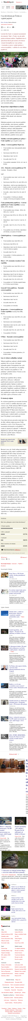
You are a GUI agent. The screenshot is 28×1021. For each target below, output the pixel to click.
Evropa (10, 635)
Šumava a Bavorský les (7, 969)
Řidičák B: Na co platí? (20, 971)
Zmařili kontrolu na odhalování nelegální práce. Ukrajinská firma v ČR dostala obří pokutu (18, 702)
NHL (2, 959)
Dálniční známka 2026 (20, 967)
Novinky (6, 22)
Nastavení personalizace (14, 1013)
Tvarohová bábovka (20, 955)
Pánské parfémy (18, 1002)
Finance (2, 444)
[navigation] (2, 2)
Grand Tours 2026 (19, 942)
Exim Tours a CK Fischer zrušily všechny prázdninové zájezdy (17, 575)
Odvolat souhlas (18, 1011)
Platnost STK (18, 975)
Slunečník (13, 990)
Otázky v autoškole (19, 973)
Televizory (20, 1000)
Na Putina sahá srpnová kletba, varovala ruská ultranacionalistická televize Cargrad (18, 668)
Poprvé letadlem (5, 967)
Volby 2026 (4, 932)
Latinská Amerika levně (7, 973)
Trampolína (7, 990)
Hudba (10, 742)
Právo (2, 22)
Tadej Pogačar (18, 938)
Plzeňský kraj (12, 706)
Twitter (9, 1008)
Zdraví (10, 689)
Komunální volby (5, 942)
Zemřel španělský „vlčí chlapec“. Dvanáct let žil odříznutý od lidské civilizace (17, 631)
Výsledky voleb (5, 936)
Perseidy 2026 (18, 982)
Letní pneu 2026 (19, 964)
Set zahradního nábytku (7, 992)
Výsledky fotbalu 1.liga (6, 950)
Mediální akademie (9, 1010)
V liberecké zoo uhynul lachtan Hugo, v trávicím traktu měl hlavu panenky (14, 871)
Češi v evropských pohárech (17, 984)
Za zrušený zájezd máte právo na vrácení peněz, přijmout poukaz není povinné (17, 591)
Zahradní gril (17, 992)
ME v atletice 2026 (5, 955)
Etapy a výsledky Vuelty (20, 934)
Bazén (12, 987)
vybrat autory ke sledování (6, 24)
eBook (4, 27)
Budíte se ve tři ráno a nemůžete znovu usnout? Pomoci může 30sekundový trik (18, 685)
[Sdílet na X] (9, 559)
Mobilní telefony (19, 995)
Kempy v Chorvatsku (6, 964)
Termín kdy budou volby (7, 938)
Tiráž (24, 1008)
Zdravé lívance (18, 952)
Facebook (4, 1008)
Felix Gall (17, 940)
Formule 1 (3, 957)
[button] (14, 60)
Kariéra (19, 1008)
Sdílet (10, 27)
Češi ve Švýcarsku (5, 971)
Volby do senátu (5, 940)
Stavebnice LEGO (8, 997)
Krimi (10, 618)
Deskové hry (13, 1000)
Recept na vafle (18, 957)
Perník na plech (18, 959)
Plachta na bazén (19, 987)
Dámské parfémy (18, 997)
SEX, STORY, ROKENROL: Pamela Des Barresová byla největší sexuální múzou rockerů (17, 737)
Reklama (14, 1008)
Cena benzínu (5, 984)
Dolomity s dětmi (5, 975)
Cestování (14, 563)
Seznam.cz (19, 2)
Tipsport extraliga (5, 952)
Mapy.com (18, 979)
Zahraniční (11, 673)
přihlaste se (17, 550)
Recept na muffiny (19, 950)
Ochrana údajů (8, 1011)
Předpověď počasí (9, 982)
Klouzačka (19, 990)
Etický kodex (19, 1010)
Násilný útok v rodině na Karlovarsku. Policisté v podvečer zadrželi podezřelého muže (16, 614)
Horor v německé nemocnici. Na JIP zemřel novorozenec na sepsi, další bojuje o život (17, 718)
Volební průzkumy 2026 (7, 934)
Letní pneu (6, 1000)
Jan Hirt (17, 936)
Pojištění (20, 563)
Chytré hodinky (8, 1002)
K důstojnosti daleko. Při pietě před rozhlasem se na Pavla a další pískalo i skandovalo (17, 648)
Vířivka (23, 992)
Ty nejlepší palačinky (20, 948)
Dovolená (3, 565)
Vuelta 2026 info (19, 932)
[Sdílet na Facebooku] (6, 559)
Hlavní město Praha (13, 653)
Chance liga (4, 948)
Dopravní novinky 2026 (20, 969)
